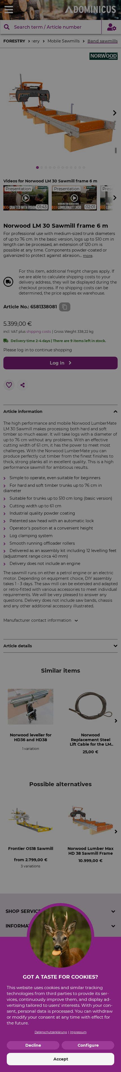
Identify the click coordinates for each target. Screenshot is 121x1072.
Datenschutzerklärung (51, 1032)
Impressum (78, 1032)
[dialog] (60, 536)
